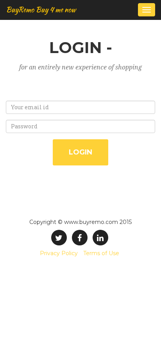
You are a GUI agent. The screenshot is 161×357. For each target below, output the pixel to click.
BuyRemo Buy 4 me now (41, 9)
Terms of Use (101, 253)
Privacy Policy (59, 253)
